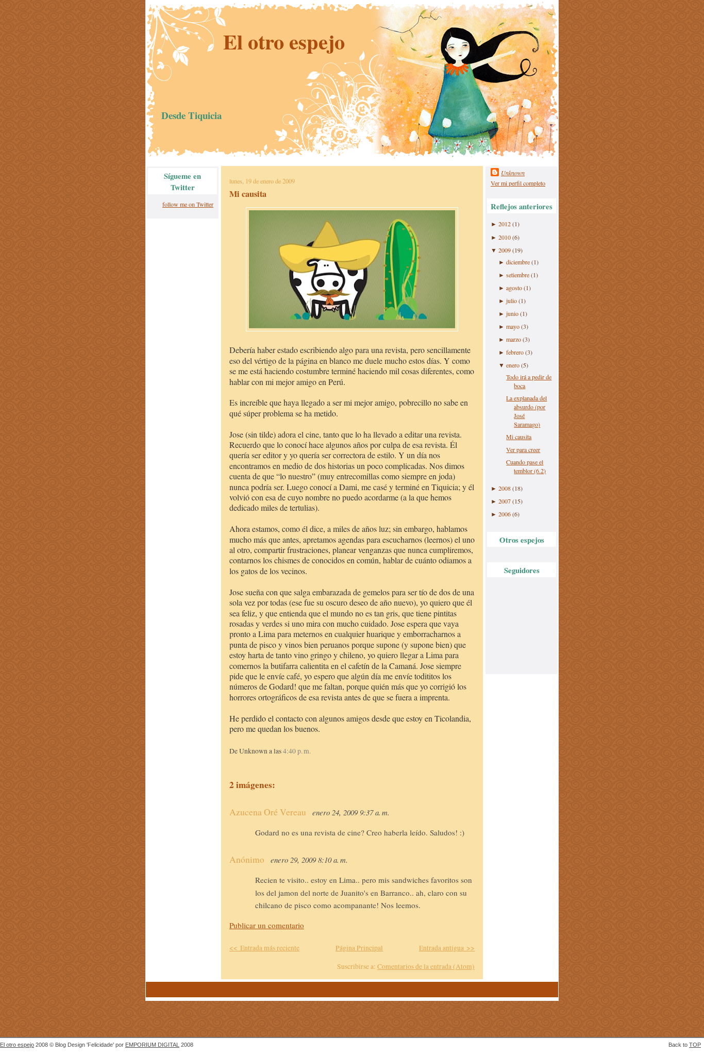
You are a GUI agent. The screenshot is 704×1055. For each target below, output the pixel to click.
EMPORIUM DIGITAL (152, 1045)
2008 (504, 488)
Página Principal (359, 947)
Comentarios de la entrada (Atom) (426, 966)
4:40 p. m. (297, 751)
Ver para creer (523, 449)
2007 (504, 501)
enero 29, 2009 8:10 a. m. (309, 860)
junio (512, 313)
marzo (513, 339)
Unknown (513, 173)
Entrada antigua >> (447, 947)
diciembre (518, 262)
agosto (514, 287)
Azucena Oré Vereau (267, 812)
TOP (695, 1045)
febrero (515, 352)
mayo (512, 326)
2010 (504, 237)
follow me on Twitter (187, 204)
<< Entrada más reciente (264, 947)
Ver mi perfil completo (518, 183)
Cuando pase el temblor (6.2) (526, 466)
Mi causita (247, 194)
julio (511, 300)
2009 (504, 250)
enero (512, 365)
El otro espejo (284, 41)
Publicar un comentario (266, 925)
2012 (504, 224)
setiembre (517, 275)
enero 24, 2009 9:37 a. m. (351, 812)
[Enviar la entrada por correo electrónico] (313, 751)
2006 (504, 514)
